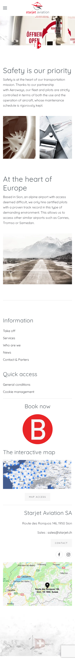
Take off (9, 331)
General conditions (16, 384)
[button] (5, 8)
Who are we (12, 345)
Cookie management (18, 392)
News (7, 352)
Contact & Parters (16, 360)
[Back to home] (37, 8)
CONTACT (61, 543)
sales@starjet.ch (60, 532)
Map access (37, 496)
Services (9, 338)
